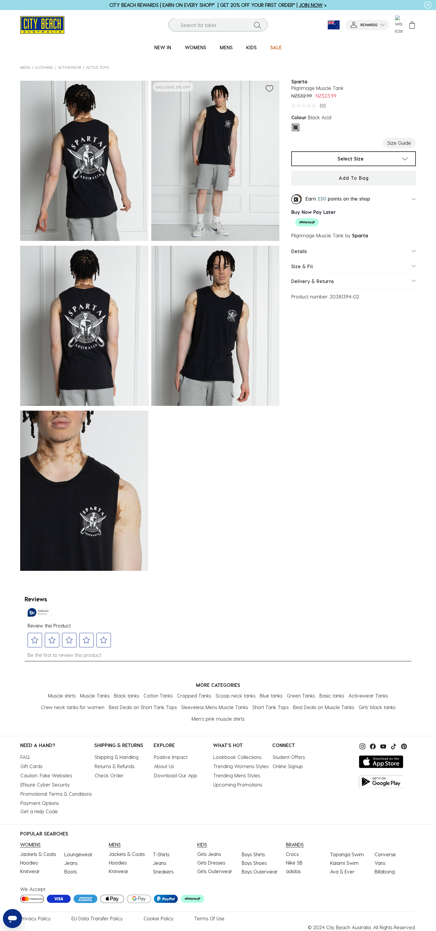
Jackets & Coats (38, 854)
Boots (70, 871)
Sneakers (163, 871)
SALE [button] (276, 47)
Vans (380, 863)
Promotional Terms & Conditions (56, 794)
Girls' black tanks (377, 707)
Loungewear (78, 854)
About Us (164, 766)
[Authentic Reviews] (39, 612)
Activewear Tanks (368, 695)
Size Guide (399, 143)
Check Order (109, 775)
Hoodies (29, 862)
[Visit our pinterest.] (402, 746)
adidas (293, 871)
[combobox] (218, 25)
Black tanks (126, 695)
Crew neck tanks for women (72, 707)
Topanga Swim (347, 854)
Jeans (70, 863)
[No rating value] (305, 105)
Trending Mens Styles (236, 775)
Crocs (292, 854)
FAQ (25, 757)
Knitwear (30, 871)
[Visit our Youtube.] (382, 746)
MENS (25, 67)
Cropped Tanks (194, 695)
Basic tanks (331, 695)
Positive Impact (170, 757)
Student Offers (289, 757)
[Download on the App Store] (381, 761)
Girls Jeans (209, 854)
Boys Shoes (254, 863)
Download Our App (175, 775)
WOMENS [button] (195, 47)
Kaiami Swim (344, 863)
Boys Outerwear (260, 871)
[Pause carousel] (427, 5)
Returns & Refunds (114, 766)
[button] (367, 25)
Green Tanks (301, 695)
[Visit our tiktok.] (393, 746)
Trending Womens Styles (240, 766)
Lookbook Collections (237, 757)
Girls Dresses (211, 862)
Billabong (385, 871)
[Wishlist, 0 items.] (398, 24)
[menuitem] (162, 47)
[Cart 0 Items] (412, 25)
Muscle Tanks (94, 695)
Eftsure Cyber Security (45, 784)
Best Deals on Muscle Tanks (323, 707)
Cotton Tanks (158, 695)
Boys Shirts (253, 854)
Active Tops (97, 67)
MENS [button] (226, 47)
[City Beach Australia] (42, 24)
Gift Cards (31, 766)
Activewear (69, 67)
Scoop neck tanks (235, 695)
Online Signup (288, 766)
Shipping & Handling (117, 757)
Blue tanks (271, 695)
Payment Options (39, 803)
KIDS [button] (251, 47)
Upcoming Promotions (237, 784)
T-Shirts (161, 854)
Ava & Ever (342, 871)
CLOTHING (44, 67)
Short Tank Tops (270, 707)
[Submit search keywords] (257, 25)
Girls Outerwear (214, 871)
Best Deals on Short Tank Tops (143, 707)
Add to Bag (354, 178)
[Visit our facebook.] (372, 746)
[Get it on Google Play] (381, 781)
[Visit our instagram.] (362, 746)
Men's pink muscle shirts (218, 719)
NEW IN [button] (162, 47)
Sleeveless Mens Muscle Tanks (214, 707)
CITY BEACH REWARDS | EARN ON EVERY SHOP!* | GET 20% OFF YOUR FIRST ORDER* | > (218, 5)
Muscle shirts (62, 695)
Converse (385, 854)
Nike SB (294, 862)
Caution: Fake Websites (46, 775)
